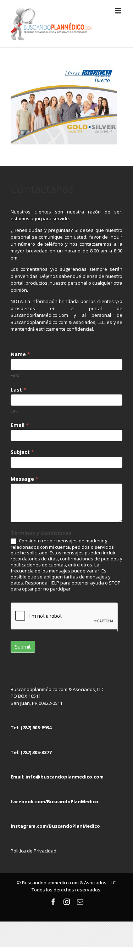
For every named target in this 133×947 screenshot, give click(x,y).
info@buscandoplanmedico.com (65, 777)
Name (20, 354)
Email (20, 425)
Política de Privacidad (33, 851)
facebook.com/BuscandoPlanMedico (54, 801)
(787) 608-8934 (36, 727)
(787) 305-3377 (36, 752)
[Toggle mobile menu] (118, 11)
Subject (22, 452)
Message (24, 478)
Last (18, 389)
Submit (23, 646)
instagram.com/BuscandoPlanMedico (55, 826)
